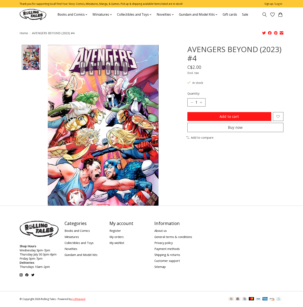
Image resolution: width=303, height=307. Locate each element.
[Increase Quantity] (201, 102)
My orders (116, 237)
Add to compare (202, 137)
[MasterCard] (251, 299)
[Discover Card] (272, 299)
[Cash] (231, 299)
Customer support (167, 261)
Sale (245, 14)
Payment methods (167, 249)
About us (160, 230)
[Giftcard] (237, 299)
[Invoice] (278, 299)
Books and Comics (77, 230)
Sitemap (160, 267)
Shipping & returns (167, 255)
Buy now (235, 127)
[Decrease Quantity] (192, 102)
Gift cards (230, 14)
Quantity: (193, 93)
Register (115, 230)
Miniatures (72, 237)
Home (24, 33)
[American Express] (265, 299)
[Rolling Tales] (33, 14)
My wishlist (116, 243)
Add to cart (229, 116)
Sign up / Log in (273, 4)
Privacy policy (163, 243)
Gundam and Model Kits (81, 255)
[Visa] (258, 299)
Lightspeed (78, 299)
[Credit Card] (244, 299)
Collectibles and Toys (79, 243)
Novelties (71, 249)
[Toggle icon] (265, 14)
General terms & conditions (173, 237)
